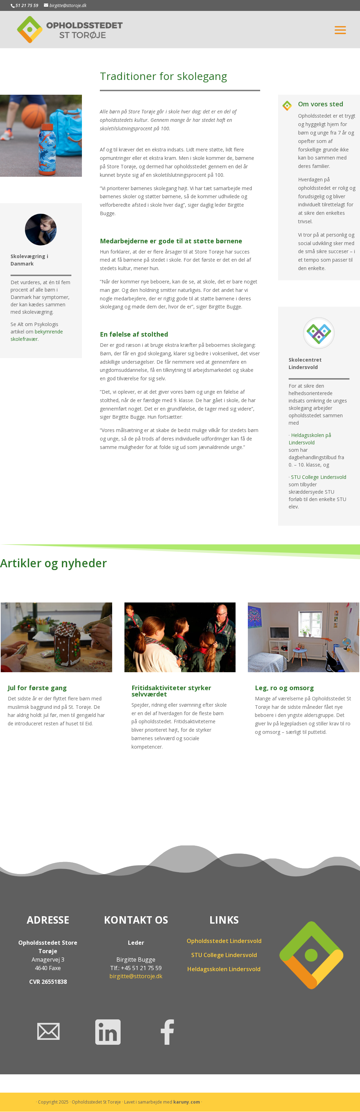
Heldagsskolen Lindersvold (224, 969)
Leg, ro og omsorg (284, 687)
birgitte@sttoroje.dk (135, 976)
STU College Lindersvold (319, 477)
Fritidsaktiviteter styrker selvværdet (171, 690)
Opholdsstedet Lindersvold (224, 941)
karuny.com (186, 1102)
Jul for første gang (37, 687)
